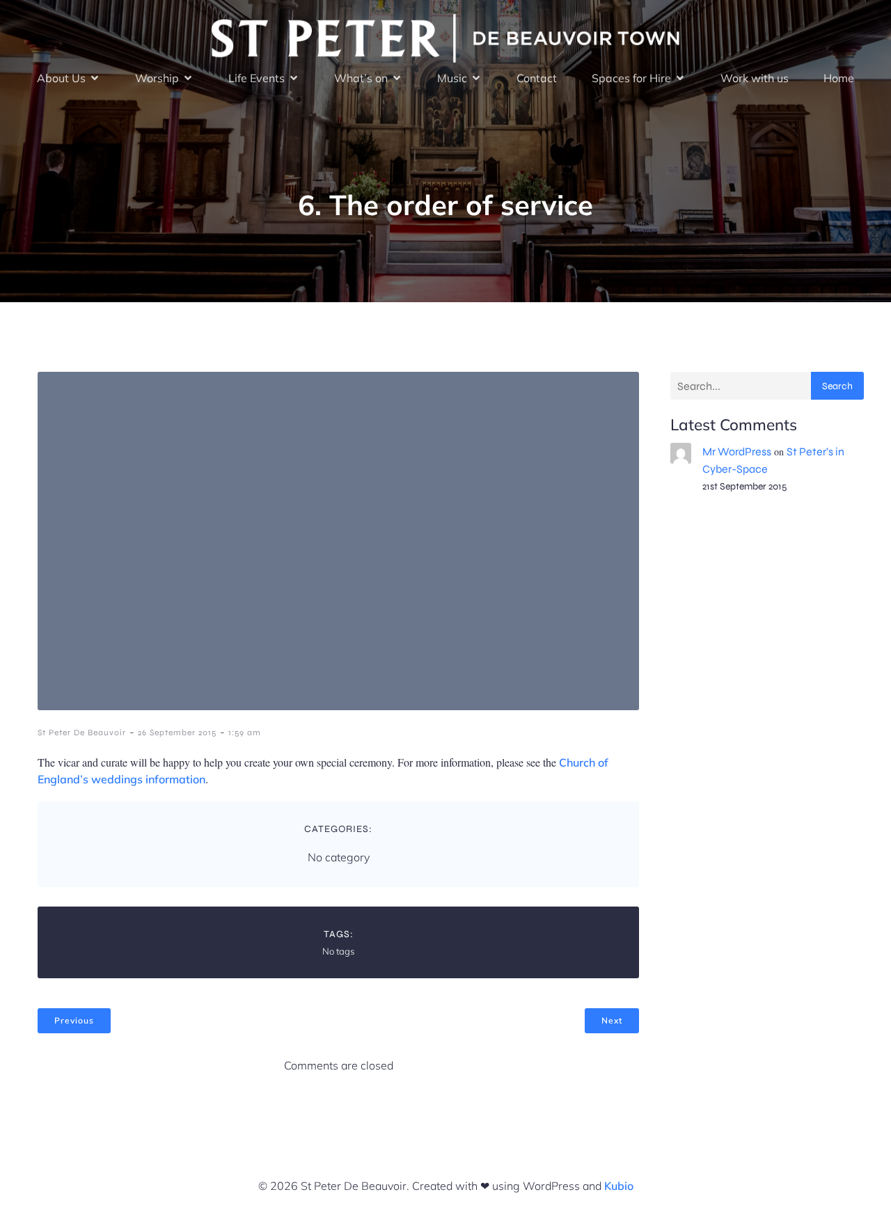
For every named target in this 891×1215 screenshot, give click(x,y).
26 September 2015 (177, 732)
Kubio (618, 1186)
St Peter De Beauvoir (82, 732)
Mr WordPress (736, 451)
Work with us (754, 78)
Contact (537, 78)
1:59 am (244, 732)
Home (838, 78)
